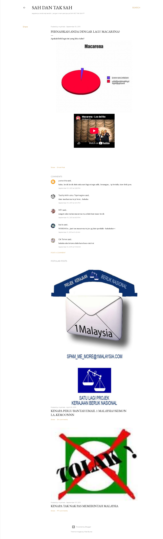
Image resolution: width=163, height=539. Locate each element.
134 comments (62, 419)
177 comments (62, 511)
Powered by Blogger (83, 527)
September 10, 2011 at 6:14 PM (69, 203)
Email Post (61, 167)
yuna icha (62, 181)
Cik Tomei (62, 239)
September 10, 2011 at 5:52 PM (69, 188)
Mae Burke (88, 532)
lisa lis (60, 225)
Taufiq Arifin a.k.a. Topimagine (71, 195)
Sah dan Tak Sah (52, 8)
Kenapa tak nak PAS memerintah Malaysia (84, 506)
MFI (60, 210)
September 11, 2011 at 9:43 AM (69, 232)
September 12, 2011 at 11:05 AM (69, 247)
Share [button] (25, 27)
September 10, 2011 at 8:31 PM (69, 217)
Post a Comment (58, 253)
